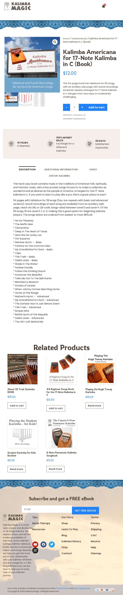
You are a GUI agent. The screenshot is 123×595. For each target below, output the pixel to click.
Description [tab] (27, 169)
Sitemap (96, 553)
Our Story (67, 517)
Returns (95, 541)
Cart (93, 535)
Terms (95, 517)
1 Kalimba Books (79, 38)
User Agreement (82, 588)
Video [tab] (93, 169)
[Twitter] (52, 544)
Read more (94, 405)
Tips (34, 517)
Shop (65, 523)
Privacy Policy (62, 588)
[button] (7, 16)
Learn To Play (70, 529)
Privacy (95, 523)
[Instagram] (35, 550)
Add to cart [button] (17, 405)
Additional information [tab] (61, 169)
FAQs (65, 547)
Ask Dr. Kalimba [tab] (59, 176)
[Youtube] (35, 544)
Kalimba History (71, 541)
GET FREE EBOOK (85, 510)
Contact (67, 553)
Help (93, 547)
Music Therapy (41, 523)
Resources (38, 529)
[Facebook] (43, 544)
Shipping (96, 529)
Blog (64, 535)
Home (66, 38)
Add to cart (96, 107)
